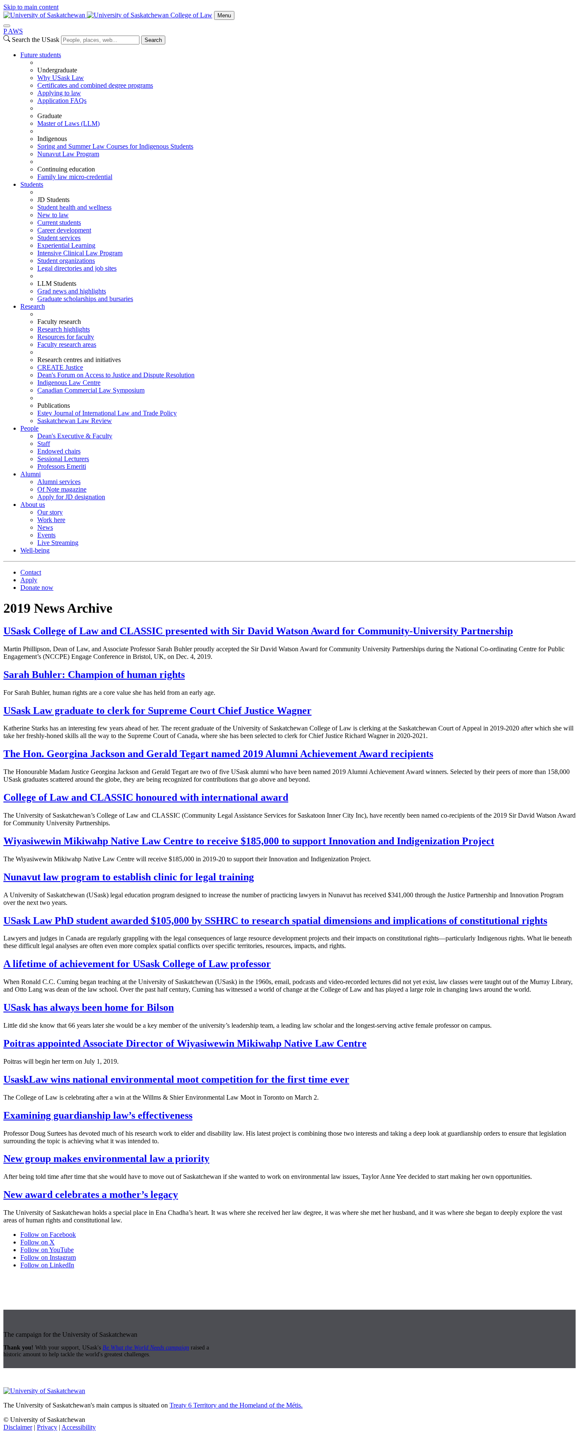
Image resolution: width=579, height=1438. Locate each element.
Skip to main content (30, 7)
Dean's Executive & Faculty (74, 436)
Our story (50, 512)
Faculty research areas (66, 344)
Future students (40, 54)
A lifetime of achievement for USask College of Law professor (137, 963)
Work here (51, 519)
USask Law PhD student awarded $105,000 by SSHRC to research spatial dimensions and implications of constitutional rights (275, 920)
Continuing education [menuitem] (66, 169)
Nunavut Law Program (68, 154)
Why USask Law (60, 77)
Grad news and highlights (71, 291)
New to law (53, 214)
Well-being (35, 550)
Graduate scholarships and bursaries (85, 298)
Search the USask (35, 39)
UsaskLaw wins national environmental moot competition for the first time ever (176, 1079)
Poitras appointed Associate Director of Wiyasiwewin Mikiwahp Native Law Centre (185, 1043)
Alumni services (59, 481)
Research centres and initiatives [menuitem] (79, 359)
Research (32, 306)
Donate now (36, 587)
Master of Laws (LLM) (68, 123)
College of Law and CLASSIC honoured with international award (145, 797)
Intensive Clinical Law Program (79, 253)
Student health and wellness (74, 207)
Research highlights (63, 329)
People (29, 428)
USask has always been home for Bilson (88, 1007)
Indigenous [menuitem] (52, 138)
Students (31, 184)
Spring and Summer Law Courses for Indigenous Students (115, 146)
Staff (43, 443)
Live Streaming (57, 542)
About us (32, 504)
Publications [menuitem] (53, 405)
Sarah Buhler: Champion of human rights (94, 674)
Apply (28, 579)
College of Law (191, 15)
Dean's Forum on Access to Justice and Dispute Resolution (116, 375)
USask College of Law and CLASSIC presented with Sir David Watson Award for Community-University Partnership (258, 630)
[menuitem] (298, 116)
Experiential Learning (66, 245)
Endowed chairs (59, 451)
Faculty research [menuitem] (59, 321)
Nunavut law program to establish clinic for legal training (128, 876)
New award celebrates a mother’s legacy (90, 1194)
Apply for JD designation (71, 497)
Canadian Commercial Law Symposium (91, 390)
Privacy (47, 1427)
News (45, 527)
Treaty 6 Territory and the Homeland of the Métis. (236, 1405)
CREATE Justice (60, 367)
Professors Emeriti (61, 466)
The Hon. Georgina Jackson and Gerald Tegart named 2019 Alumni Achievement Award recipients (218, 753)
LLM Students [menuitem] (56, 283)
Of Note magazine (61, 489)
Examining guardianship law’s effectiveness (97, 1115)
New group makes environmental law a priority (106, 1158)
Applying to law (59, 93)
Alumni (30, 474)
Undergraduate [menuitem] (57, 70)
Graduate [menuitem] (49, 115)
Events (46, 535)
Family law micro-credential (74, 176)
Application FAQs (61, 100)
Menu (224, 15)
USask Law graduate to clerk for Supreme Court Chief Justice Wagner (157, 710)
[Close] (6, 26)
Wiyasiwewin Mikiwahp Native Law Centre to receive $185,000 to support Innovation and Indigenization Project (248, 840)
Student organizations (66, 260)
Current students (59, 222)
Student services (59, 237)
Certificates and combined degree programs (95, 85)
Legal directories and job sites (77, 268)
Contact (30, 572)
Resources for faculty (65, 336)
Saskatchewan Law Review (74, 420)
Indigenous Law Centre (68, 382)
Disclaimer (17, 1427)
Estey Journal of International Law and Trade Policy (107, 413)
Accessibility (78, 1427)
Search (153, 40)
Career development (64, 230)
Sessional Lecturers (63, 458)
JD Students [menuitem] (53, 199)
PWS (13, 31)
